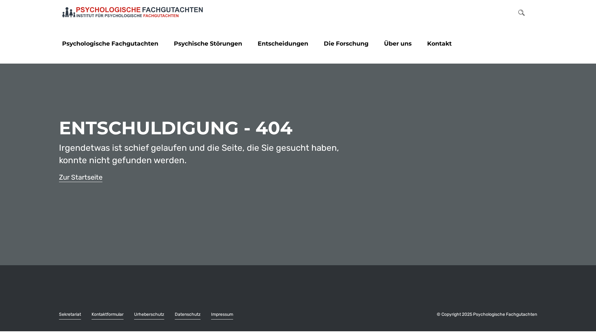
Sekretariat (70, 314)
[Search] (521, 12)
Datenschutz (188, 314)
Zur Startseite (80, 177)
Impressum (222, 314)
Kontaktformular (108, 314)
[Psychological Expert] (132, 12)
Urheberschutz (149, 314)
